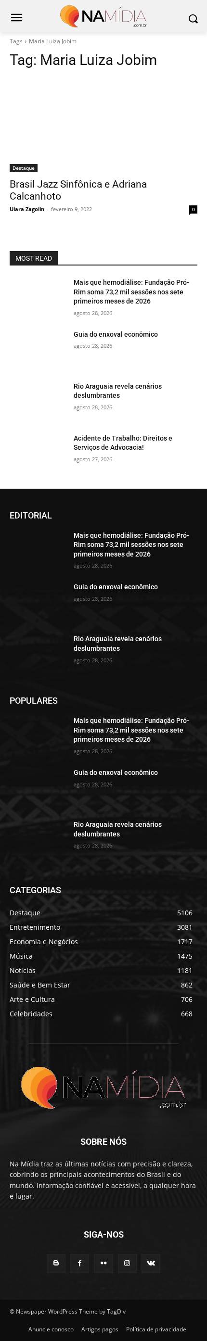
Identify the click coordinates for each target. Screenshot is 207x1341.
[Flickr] (103, 1263)
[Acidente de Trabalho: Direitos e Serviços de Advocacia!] (38, 453)
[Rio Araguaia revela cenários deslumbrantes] (38, 401)
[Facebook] (79, 1263)
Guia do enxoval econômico (116, 334)
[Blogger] (56, 1263)
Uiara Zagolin (27, 209)
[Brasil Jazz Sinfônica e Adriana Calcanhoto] (103, 125)
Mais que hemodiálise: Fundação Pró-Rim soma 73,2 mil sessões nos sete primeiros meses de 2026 (131, 291)
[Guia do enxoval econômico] (38, 349)
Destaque (24, 167)
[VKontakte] (151, 1263)
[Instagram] (127, 1263)
